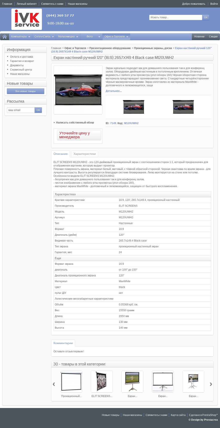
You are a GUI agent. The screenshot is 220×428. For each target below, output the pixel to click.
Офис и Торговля (115, 36)
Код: (120, 123)
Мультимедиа (66, 36)
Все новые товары (25, 91)
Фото (90, 36)
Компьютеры (19, 36)
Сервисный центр (21, 69)
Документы (17, 65)
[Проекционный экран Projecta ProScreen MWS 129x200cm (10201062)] (71, 381)
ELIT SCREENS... (102, 396)
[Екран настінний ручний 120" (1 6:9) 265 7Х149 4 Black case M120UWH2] (133, 107)
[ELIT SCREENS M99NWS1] (102, 381)
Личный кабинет (27, 3)
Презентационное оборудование (110, 48)
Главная (56, 48)
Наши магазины (20, 73)
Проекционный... (71, 396)
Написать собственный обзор (75, 122)
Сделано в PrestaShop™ (203, 415)
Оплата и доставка (21, 56)
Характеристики (84, 154)
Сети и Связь (42, 36)
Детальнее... (114, 90)
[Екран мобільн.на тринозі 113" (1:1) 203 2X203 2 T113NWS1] (132, 381)
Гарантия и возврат (22, 61)
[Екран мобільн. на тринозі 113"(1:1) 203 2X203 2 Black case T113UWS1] (193, 381)
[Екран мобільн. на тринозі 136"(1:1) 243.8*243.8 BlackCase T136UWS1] (163, 381)
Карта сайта (178, 415)
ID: (107, 123)
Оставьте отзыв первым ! (68, 351)
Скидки (213, 36)
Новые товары (20, 83)
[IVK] (43, 19)
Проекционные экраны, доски (153, 48)
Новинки (199, 36)
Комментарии (63, 343)
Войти (214, 3)
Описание (60, 154)
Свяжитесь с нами (156, 415)
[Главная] (4, 37)
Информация (19, 49)
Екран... (132, 396)
